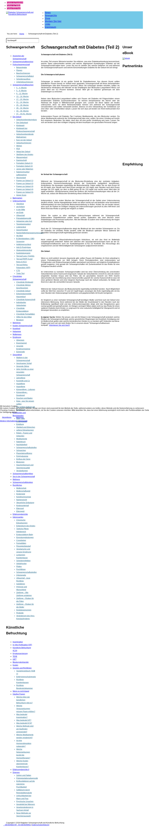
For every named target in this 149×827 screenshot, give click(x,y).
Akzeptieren (6, 417)
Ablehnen (20, 417)
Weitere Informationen (8, 421)
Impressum (23, 421)
